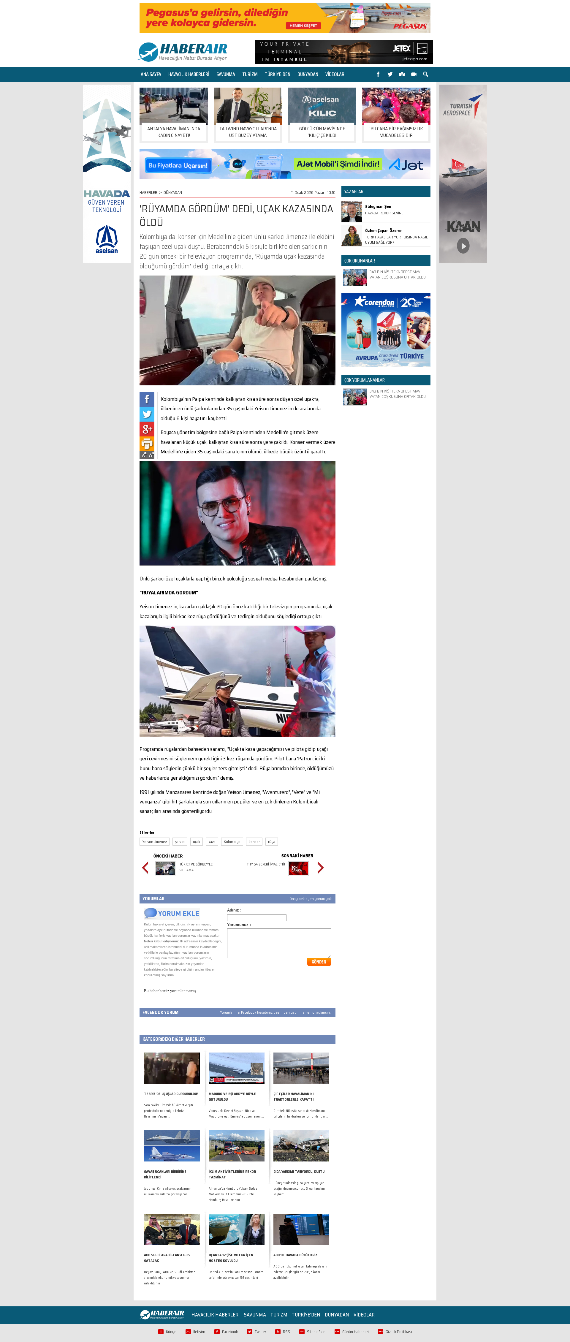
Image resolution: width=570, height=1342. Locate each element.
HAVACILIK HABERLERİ (188, 74)
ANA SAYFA (151, 74)
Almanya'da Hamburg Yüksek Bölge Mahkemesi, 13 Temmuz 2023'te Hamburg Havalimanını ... (233, 1194)
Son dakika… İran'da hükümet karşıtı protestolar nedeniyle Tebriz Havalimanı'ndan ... (168, 1111)
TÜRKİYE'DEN (277, 74)
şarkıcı (180, 841)
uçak (196, 841)
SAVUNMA (225, 74)
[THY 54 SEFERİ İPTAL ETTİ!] (298, 876)
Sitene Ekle (316, 1332)
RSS (286, 1332)
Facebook (230, 1332)
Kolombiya (232, 841)
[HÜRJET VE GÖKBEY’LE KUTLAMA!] (165, 876)
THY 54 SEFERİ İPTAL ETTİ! (266, 864)
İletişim (199, 1332)
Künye (171, 1332)
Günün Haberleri (355, 1332)
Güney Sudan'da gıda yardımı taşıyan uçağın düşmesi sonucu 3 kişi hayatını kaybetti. (299, 1188)
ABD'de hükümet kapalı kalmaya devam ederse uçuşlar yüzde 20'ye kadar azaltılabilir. (300, 1272)
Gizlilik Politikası (399, 1332)
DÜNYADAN (307, 74)
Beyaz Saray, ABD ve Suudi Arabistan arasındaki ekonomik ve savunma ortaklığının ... (169, 1278)
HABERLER (148, 192)
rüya (271, 841)
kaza (212, 841)
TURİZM (250, 74)
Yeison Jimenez (154, 841)
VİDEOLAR (334, 74)
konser (254, 841)
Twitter (260, 1332)
